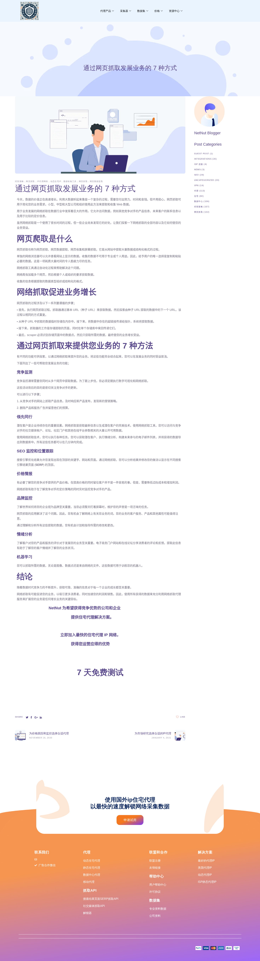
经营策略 (19, 181)
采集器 (124, 10)
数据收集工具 (70, 181)
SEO (196, 175)
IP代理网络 (42, 181)
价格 (157, 10)
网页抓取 (30, 181)
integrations (203, 159)
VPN (196, 185)
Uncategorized (204, 180)
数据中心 (198, 201)
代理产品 (105, 10)
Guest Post (201, 154)
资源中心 (174, 10)
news (197, 169)
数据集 (141, 10)
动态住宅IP (55, 181)
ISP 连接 (198, 164)
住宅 (196, 196)
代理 (196, 191)
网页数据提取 (96, 181)
